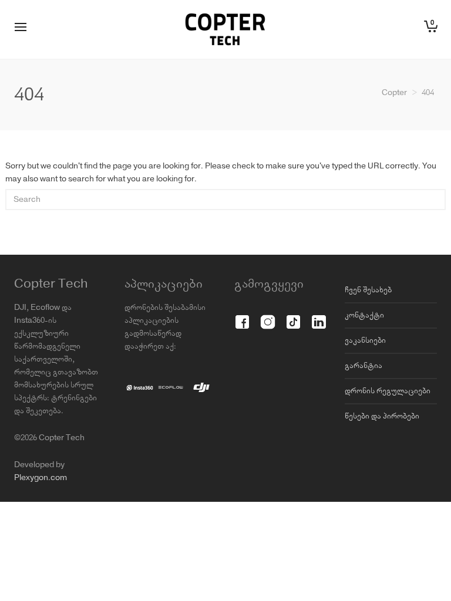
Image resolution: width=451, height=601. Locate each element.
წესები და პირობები (382, 416)
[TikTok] (293, 315)
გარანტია (363, 365)
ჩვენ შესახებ (368, 290)
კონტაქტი (364, 315)
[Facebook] (242, 315)
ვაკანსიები (365, 340)
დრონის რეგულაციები (387, 391)
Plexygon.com (40, 477)
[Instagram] (267, 315)
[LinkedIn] (319, 315)
